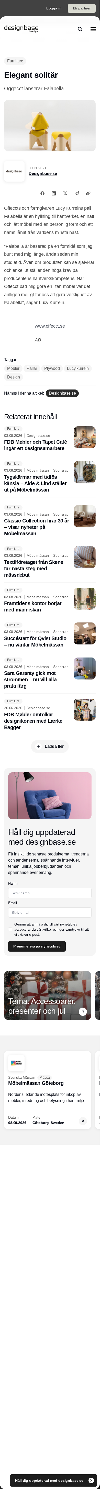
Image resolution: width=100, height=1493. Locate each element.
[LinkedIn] (54, 193)
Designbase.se (43, 173)
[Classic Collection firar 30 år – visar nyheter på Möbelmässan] (50, 521)
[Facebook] (42, 193)
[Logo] (21, 29)
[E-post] (77, 193)
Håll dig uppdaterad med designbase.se (49, 1480)
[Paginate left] (8, 995)
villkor (47, 929)
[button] (83, 1012)
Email (12, 903)
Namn (13, 883)
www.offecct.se (50, 326)
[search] (80, 29)
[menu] (93, 29)
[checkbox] (10, 929)
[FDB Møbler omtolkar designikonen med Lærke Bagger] (50, 715)
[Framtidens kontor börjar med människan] (50, 600)
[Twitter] (65, 193)
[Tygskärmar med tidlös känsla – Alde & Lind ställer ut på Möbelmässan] (50, 477)
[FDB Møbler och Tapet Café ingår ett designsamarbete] (50, 439)
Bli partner (82, 8)
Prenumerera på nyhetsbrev (37, 946)
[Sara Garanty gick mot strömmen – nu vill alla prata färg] (50, 673)
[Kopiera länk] (88, 193)
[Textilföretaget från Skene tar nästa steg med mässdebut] (50, 562)
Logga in (54, 8)
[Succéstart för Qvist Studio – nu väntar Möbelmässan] (50, 635)
